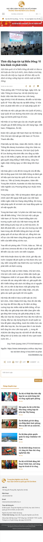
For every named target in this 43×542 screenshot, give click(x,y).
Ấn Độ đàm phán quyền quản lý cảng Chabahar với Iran (30, 436)
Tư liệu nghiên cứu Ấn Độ (32, 19)
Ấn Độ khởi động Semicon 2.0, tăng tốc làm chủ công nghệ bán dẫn (29, 450)
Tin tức (21, 19)
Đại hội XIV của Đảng (11, 19)
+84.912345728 (7, 496)
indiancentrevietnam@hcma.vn (11, 502)
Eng (40, 14)
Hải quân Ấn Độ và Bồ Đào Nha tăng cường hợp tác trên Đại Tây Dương (29, 409)
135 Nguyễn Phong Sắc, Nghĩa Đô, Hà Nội (15, 490)
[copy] (34, 86)
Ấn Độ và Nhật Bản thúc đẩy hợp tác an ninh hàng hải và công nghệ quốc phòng (30, 396)
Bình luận (38, 380)
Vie (37, 14)
